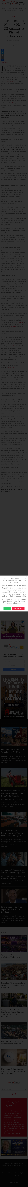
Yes (7, 608)
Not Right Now (18, 608)
